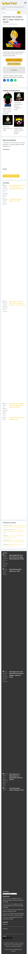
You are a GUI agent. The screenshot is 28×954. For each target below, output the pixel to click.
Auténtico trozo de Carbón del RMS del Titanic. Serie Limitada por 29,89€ (14, 531)
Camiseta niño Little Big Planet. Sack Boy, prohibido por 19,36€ (18, 106)
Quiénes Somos (17, 949)
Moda (15, 24)
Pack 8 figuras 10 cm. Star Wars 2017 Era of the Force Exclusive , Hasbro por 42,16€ (17, 303)
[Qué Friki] (9, 3)
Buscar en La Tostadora (14, 60)
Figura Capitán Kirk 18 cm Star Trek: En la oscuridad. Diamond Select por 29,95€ (17, 187)
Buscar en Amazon (14, 63)
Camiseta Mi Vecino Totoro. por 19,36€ (7, 128)
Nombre (5, 169)
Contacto (13, 951)
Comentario (6, 149)
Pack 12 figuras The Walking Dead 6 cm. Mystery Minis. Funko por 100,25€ (16, 405)
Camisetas (5, 24)
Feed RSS (5, 924)
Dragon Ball (11, 24)
